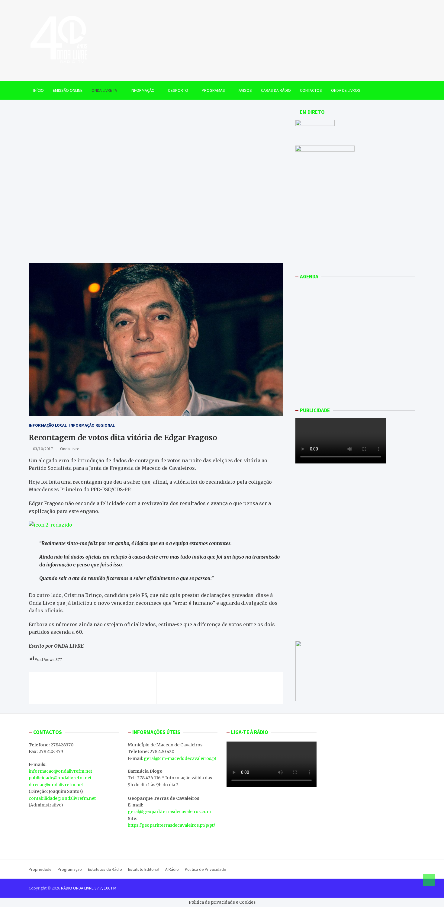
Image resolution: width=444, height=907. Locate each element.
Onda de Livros (345, 90)
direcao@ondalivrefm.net (56, 784)
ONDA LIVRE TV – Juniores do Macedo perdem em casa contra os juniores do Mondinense (93, 688)
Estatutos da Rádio (105, 869)
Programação (70, 869)
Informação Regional (92, 425)
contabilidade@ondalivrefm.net (62, 798)
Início (38, 90)
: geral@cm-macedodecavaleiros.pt (179, 758)
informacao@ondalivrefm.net (60, 771)
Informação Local (48, 425)
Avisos (245, 90)
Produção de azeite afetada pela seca (229, 684)
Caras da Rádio (276, 90)
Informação (143, 90)
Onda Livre (69, 448)
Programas (213, 90)
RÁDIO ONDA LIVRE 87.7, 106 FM (88, 888)
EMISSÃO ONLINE (67, 90)
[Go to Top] (429, 880)
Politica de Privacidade (205, 869)
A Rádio (172, 869)
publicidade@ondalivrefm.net (60, 777)
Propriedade (40, 869)
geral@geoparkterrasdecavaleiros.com (169, 811)
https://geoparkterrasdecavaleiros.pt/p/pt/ (171, 825)
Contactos (311, 90)
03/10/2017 (43, 448)
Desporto (178, 90)
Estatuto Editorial (143, 869)
